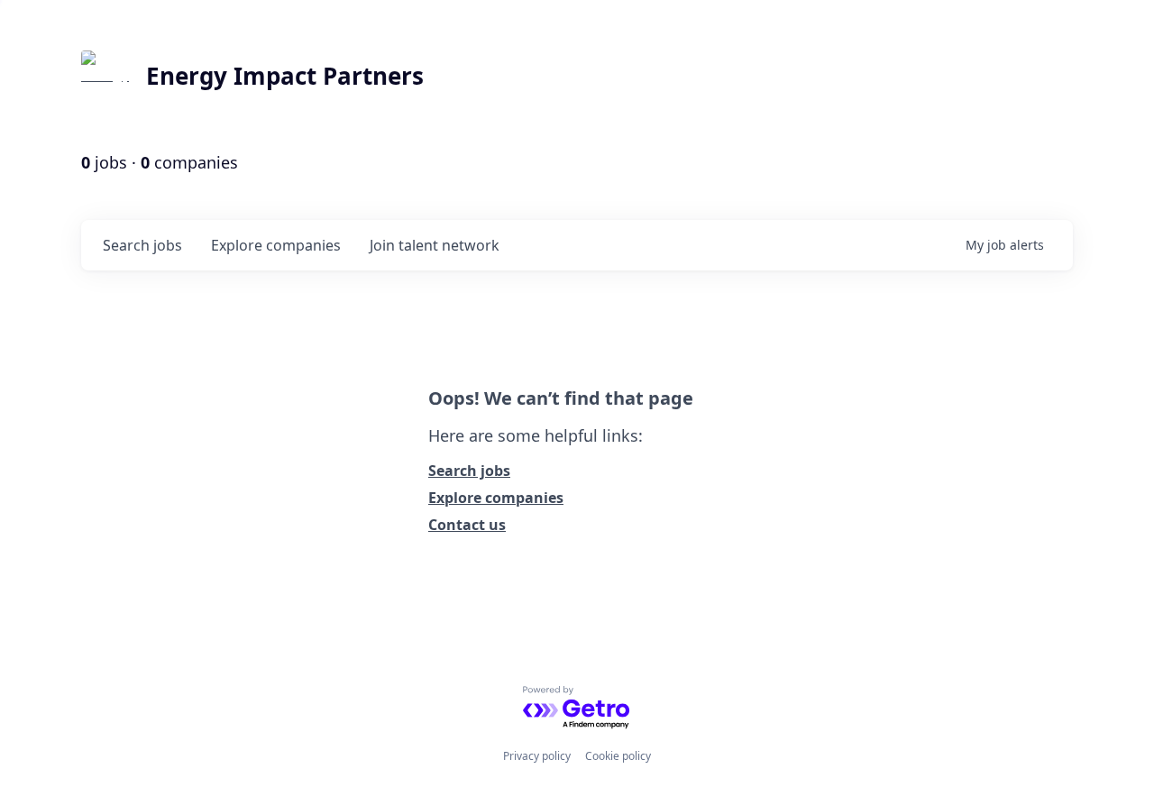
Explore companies (495, 498)
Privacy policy (537, 756)
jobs (142, 245)
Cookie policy (618, 756)
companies (276, 245)
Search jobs (469, 470)
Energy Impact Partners (285, 75)
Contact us (467, 525)
